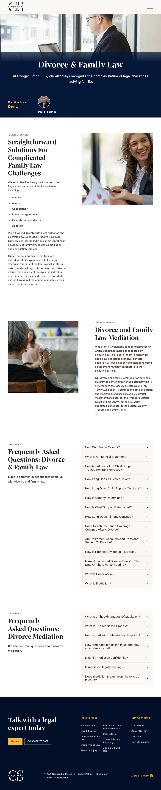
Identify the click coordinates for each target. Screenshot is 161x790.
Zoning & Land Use (111, 749)
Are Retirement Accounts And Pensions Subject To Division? (111, 540)
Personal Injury (88, 750)
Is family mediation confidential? (106, 657)
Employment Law (90, 744)
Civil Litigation (88, 730)
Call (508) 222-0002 (37, 741)
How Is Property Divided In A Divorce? (110, 551)
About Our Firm (140, 730)
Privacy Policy (84, 774)
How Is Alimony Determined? (104, 497)
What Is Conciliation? (99, 574)
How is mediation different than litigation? (112, 635)
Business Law (87, 725)
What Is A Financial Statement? (106, 456)
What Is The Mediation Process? (107, 626)
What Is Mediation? (98, 583)
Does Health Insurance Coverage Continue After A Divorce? (107, 527)
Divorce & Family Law (90, 738)
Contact (15, 741)
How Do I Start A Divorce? (102, 447)
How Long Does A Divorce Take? (107, 479)
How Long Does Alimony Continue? (109, 516)
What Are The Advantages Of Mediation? (112, 616)
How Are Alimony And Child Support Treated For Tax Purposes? (109, 467)
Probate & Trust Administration (112, 727)
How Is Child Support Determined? (108, 507)
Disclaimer (102, 774)
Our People (137, 725)
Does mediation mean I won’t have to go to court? (112, 678)
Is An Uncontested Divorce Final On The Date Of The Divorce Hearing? (112, 563)
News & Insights (140, 741)
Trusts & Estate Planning (111, 741)
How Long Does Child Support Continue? (113, 488)
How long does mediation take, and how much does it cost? (112, 646)
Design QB (63, 777)
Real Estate (109, 733)
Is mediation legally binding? (104, 667)
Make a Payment (140, 775)
